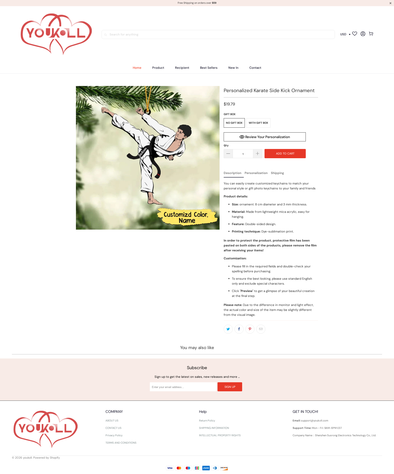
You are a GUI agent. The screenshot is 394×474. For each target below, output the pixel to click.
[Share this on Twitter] (228, 329)
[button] (158, 68)
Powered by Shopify (46, 457)
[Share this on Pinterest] (249, 329)
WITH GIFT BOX (258, 123)
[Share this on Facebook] (239, 329)
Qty (226, 145)
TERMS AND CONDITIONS (120, 442)
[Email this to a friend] (260, 329)
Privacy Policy (114, 435)
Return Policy (207, 420)
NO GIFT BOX (234, 123)
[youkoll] (56, 34)
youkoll (27, 457)
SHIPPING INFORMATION (214, 428)
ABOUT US (111, 420)
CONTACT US (113, 428)
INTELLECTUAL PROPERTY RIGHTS (220, 435)
